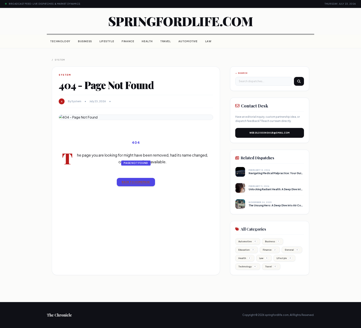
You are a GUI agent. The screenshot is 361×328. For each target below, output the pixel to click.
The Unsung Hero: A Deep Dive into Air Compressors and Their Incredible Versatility (302, 205)
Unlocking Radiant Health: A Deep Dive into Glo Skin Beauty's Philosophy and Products (304, 189)
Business (85, 41)
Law (208, 41)
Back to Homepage (136, 182)
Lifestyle (106, 41)
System (60, 60)
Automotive (188, 41)
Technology (60, 41)
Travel (165, 41)
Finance (128, 41)
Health (147, 41)
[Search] (299, 81)
